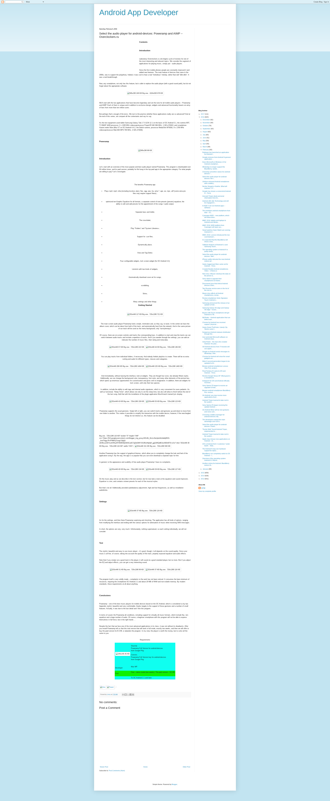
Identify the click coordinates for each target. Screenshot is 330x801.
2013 (203, 479)
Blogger (174, 784)
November (206, 123)
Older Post (186, 767)
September (207, 129)
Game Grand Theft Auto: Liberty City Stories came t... (214, 328)
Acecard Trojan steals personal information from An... (213, 197)
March (205, 147)
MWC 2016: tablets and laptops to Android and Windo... (214, 221)
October (206, 126)
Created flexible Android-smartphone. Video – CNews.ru (215, 270)
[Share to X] (128, 694)
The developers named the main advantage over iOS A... (213, 420)
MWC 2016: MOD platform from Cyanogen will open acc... (213, 226)
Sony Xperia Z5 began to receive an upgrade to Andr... (215, 386)
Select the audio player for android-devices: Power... (214, 425)
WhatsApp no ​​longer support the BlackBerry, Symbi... (213, 168)
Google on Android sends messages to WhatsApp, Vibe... (215, 352)
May (204, 141)
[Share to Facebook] (130, 694)
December (206, 120)
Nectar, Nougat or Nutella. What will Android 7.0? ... (214, 187)
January (206, 469)
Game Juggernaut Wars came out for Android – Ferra (215, 265)
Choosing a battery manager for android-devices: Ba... (213, 415)
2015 (203, 473)
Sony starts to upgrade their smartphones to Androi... (212, 279)
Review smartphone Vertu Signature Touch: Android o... (215, 299)
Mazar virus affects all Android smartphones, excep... (212, 294)
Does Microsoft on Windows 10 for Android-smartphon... (214, 163)
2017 (203, 114)
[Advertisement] (118, 57)
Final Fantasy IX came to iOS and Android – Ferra (214, 372)
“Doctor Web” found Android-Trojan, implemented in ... (214, 430)
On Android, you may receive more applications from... (214, 396)
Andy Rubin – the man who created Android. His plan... (214, 343)
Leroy (203, 488)
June (205, 138)
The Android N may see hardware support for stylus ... (214, 450)
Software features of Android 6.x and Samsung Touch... (215, 245)
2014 (203, 476)
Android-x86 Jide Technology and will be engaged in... (215, 202)
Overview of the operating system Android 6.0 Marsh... (214, 459)
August (205, 132)
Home (145, 767)
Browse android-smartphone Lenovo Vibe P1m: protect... (215, 367)
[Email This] (123, 694)
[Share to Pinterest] (133, 694)
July (204, 135)
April (204, 144)
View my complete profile (207, 491)
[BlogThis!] (125, 694)
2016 (203, 117)
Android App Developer (138, 12)
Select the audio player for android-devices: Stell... (214, 255)
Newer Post (104, 767)
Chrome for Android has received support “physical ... (213, 323)
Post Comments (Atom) (117, 771)
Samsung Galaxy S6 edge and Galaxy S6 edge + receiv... (215, 309)
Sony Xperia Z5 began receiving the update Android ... (215, 406)
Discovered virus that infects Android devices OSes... (215, 284)
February (206, 150)
